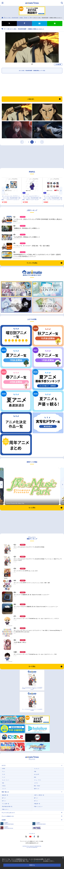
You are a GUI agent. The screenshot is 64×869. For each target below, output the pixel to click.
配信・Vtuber (37, 785)
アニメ (3, 771)
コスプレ (36, 783)
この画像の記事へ (30, 99)
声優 (35, 771)
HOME (3, 768)
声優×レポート (5, 809)
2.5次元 (3, 785)
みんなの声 (36, 774)
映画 (35, 777)
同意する (32, 865)
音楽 (3, 783)
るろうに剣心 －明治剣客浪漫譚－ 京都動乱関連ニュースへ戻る (32, 70)
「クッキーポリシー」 (36, 861)
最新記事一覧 (5, 795)
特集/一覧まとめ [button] (5, 791)
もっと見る (32, 507)
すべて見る (32, 666)
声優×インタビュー (38, 806)
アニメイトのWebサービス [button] (8, 816)
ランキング (36, 768)
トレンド (4, 788)
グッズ (3, 777)
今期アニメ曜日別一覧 (39, 795)
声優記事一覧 (37, 803)
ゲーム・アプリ (37, 780)
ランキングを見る (32, 263)
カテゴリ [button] (4, 765)
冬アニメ (36, 800)
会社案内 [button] (4, 819)
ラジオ (3, 774)
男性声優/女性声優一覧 (7, 806)
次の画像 (57, 64)
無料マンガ (36, 788)
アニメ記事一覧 (5, 803)
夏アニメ (36, 798)
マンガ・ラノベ (5, 780)
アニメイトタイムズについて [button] (8, 812)
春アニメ (4, 798)
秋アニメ (4, 800)
